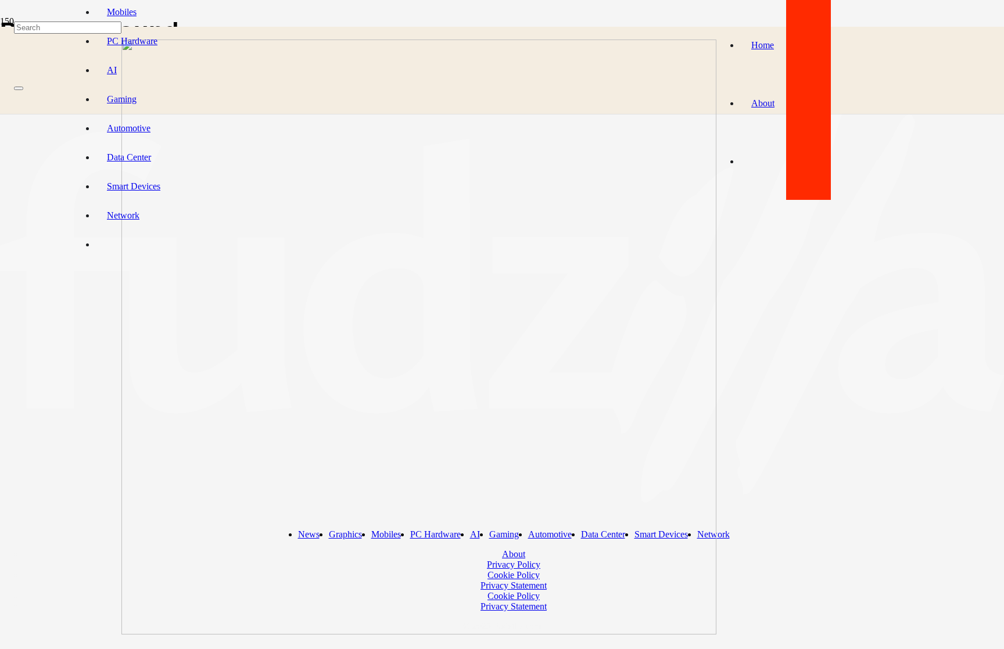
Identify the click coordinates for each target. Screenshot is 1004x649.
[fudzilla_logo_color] (418, 631)
